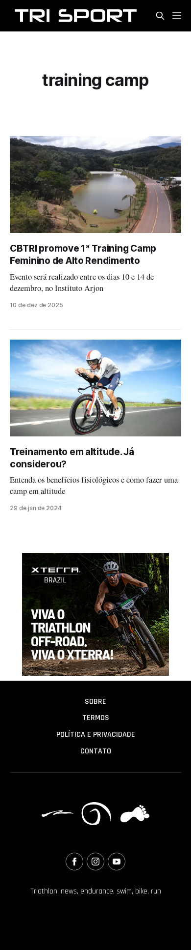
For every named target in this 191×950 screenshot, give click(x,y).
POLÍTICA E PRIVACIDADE (95, 734)
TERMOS (95, 718)
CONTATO (95, 751)
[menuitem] (95, 701)
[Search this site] (160, 16)
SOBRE (95, 701)
